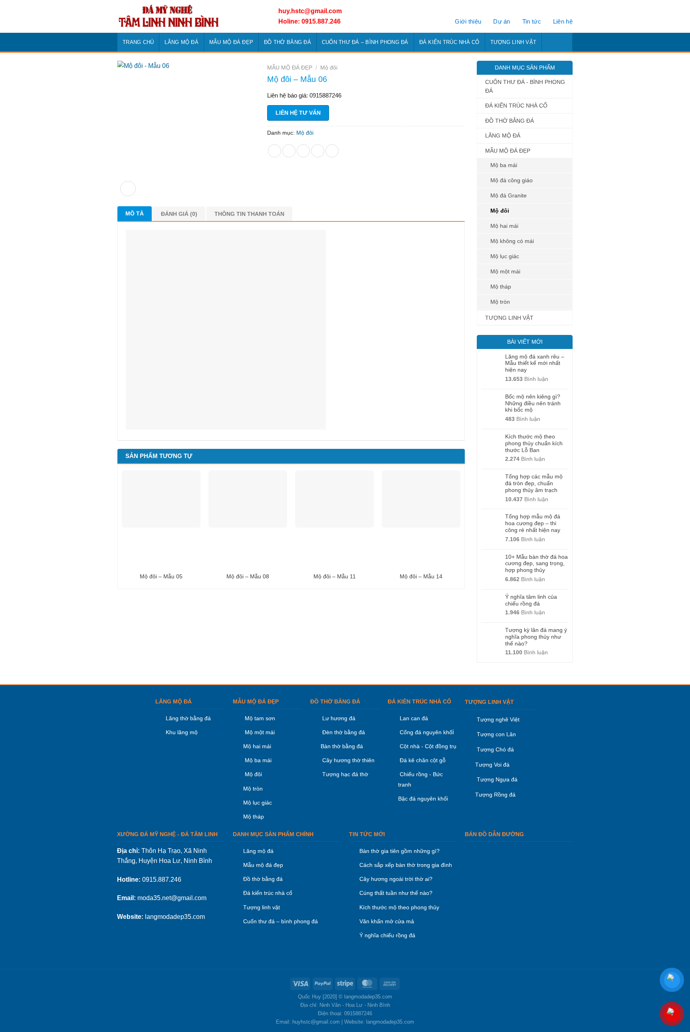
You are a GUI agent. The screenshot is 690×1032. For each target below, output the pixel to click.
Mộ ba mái (503, 165)
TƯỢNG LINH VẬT (513, 42)
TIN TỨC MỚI (367, 834)
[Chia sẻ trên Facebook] (274, 150)
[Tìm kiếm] (564, 42)
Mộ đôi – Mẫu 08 (247, 576)
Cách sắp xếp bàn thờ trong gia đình (405, 865)
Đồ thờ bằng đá (263, 879)
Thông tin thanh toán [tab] (249, 214)
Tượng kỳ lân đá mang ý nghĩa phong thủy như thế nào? (536, 637)
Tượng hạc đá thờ (344, 774)
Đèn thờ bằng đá (343, 732)
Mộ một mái (505, 271)
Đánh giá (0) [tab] (179, 214)
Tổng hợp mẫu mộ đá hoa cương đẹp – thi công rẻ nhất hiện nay (532, 523)
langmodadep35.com (175, 916)
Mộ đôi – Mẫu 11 (334, 576)
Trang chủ (138, 42)
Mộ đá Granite (508, 195)
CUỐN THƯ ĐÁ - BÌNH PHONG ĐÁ (525, 86)
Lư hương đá (338, 718)
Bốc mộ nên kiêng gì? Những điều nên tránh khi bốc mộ (533, 403)
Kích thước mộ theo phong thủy (399, 907)
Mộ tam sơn (260, 718)
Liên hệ (563, 21)
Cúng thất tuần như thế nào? (395, 893)
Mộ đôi (499, 210)
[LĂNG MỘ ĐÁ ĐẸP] (188, 16)
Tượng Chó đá (495, 749)
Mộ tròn (500, 302)
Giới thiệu (468, 21)
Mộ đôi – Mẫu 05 (161, 576)
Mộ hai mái (504, 226)
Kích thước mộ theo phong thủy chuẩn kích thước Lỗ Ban (534, 443)
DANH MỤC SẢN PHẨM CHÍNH (273, 834)
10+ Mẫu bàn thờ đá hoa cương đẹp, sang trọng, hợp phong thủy (536, 564)
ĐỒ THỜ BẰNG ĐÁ (287, 42)
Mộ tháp (500, 286)
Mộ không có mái (512, 241)
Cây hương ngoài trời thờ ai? (395, 879)
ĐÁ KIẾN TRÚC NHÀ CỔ (449, 42)
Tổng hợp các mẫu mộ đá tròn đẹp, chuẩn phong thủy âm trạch (534, 483)
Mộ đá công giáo (511, 180)
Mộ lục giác (504, 256)
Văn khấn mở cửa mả (386, 921)
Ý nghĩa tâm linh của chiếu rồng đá (531, 600)
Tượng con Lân (495, 734)
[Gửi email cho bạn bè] (303, 150)
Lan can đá (413, 718)
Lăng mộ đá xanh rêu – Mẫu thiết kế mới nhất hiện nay (534, 363)
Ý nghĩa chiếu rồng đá (387, 935)
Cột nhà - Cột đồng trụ (427, 746)
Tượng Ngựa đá (497, 779)
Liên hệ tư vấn (298, 113)
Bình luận (526, 379)
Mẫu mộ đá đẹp (263, 865)
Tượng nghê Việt (498, 719)
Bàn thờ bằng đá (342, 746)
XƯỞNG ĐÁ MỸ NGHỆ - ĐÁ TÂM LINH (167, 834)
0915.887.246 (161, 879)
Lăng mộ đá (258, 851)
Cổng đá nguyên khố (425, 732)
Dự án (501, 21)
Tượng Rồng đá (495, 794)
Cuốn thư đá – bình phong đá (280, 921)
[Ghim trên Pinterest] (317, 150)
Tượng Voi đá (492, 764)
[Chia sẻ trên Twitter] (288, 150)
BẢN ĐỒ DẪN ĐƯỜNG (494, 834)
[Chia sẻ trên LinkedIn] (332, 150)
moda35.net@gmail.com (171, 898)
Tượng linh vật (261, 907)
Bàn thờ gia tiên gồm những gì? (399, 851)
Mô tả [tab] (134, 213)
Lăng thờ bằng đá (188, 718)
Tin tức (531, 21)
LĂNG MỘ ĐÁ (181, 42)
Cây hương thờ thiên (348, 760)
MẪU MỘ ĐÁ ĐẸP (231, 42)
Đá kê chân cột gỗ (423, 760)
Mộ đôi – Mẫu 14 (421, 576)
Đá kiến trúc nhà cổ (267, 893)
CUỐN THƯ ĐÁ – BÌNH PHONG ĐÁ (365, 42)
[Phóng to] (128, 189)
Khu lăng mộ (182, 732)
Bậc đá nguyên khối (423, 798)
